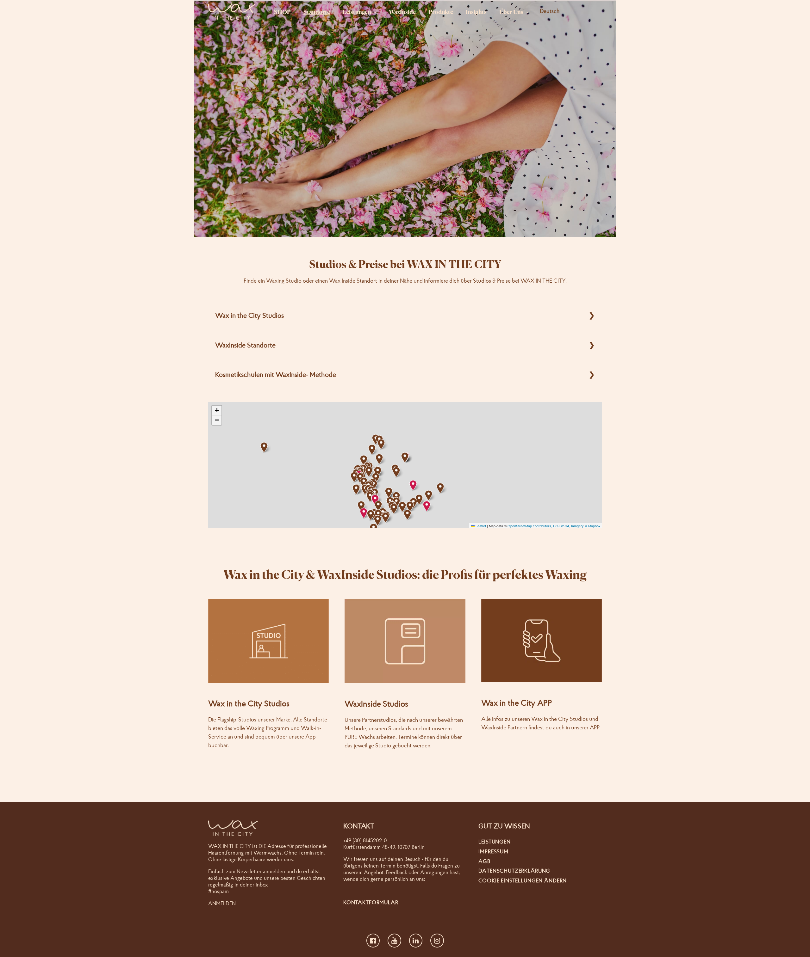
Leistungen (357, 11)
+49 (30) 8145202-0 (365, 840)
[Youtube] (394, 941)
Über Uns (511, 11)
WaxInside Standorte (245, 344)
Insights (476, 11)
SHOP (282, 11)
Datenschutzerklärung (514, 870)
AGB (484, 861)
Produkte (440, 11)
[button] (364, 513)
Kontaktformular (370, 902)
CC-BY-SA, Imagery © (570, 525)
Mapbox (594, 525)
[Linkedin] (416, 941)
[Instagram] (437, 941)
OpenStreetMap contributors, (530, 525)
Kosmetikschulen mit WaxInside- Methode (275, 374)
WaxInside (402, 11)
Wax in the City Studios (249, 315)
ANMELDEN (222, 903)
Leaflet (480, 525)
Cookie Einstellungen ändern (522, 880)
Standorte (316, 11)
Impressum (493, 851)
